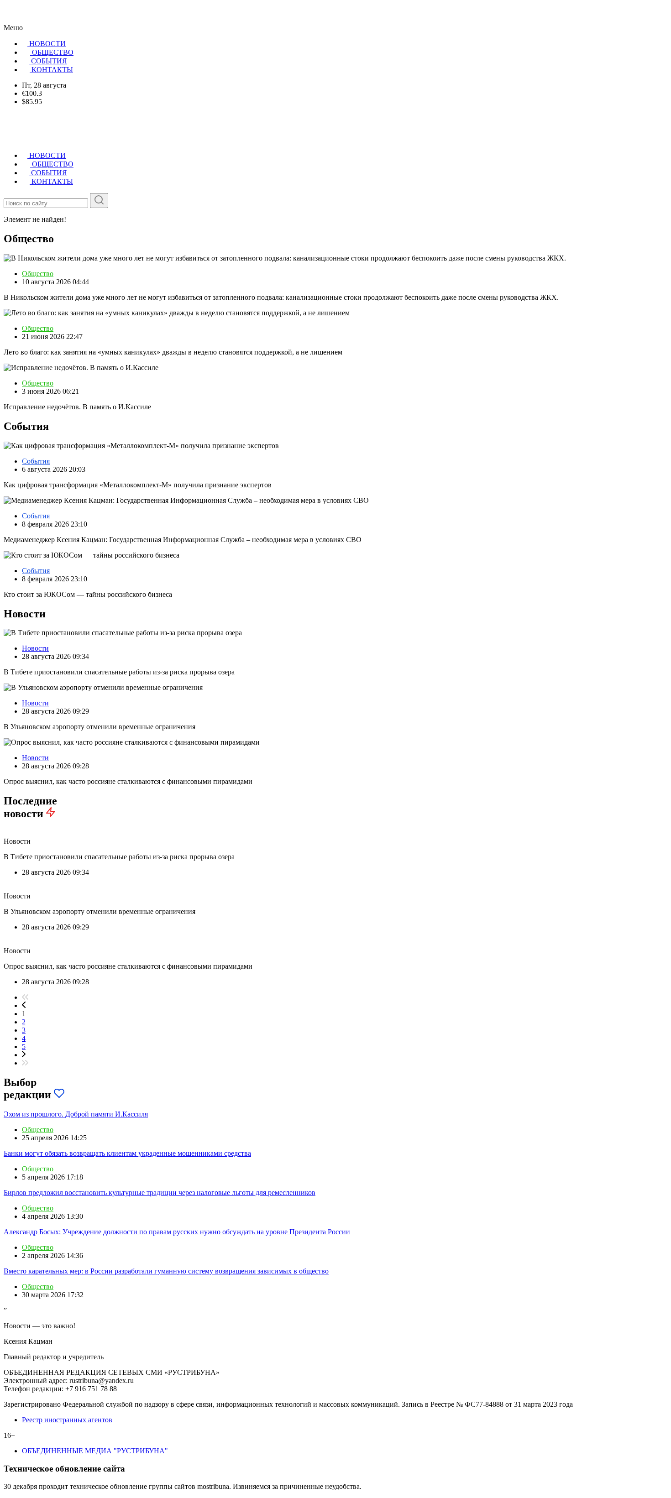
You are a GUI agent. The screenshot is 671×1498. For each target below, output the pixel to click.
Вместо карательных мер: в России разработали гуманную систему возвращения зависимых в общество (166, 1271)
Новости (35, 648)
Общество (37, 273)
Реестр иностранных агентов (67, 1420)
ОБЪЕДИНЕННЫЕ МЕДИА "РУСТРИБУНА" (95, 1451)
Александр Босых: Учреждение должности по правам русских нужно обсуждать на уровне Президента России (177, 1232)
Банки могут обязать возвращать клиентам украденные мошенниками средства (127, 1153)
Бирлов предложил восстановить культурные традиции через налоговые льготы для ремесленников (159, 1192)
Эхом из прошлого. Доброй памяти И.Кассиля (76, 1114)
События (36, 461)
